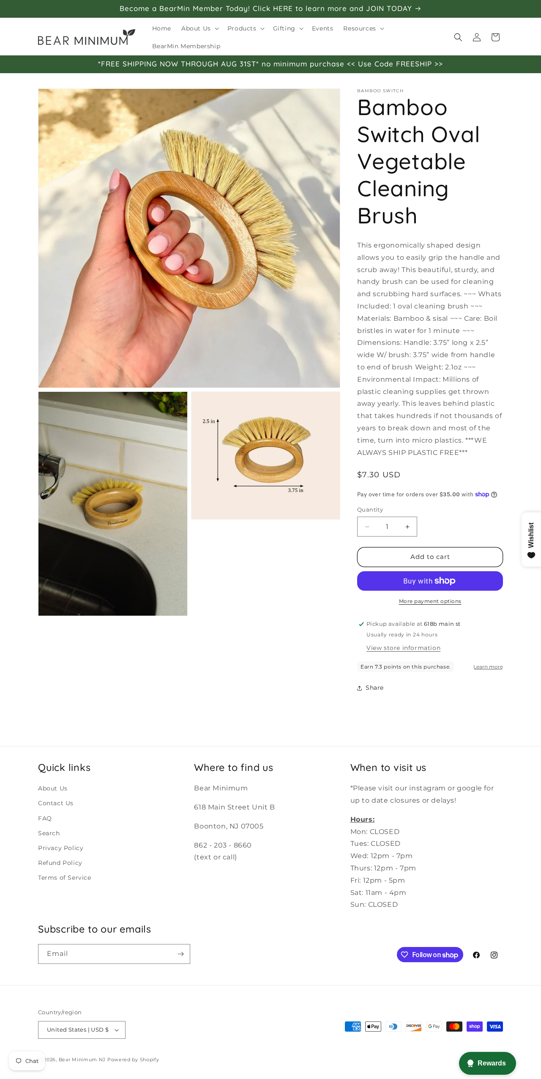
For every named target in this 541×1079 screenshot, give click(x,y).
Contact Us (56, 803)
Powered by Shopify (133, 1059)
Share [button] (375, 687)
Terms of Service (64, 877)
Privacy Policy (60, 847)
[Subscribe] (180, 954)
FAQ (45, 818)
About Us (53, 788)
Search (49, 833)
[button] (199, 28)
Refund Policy (60, 862)
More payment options (430, 601)
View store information (403, 648)
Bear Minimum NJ (82, 1059)
